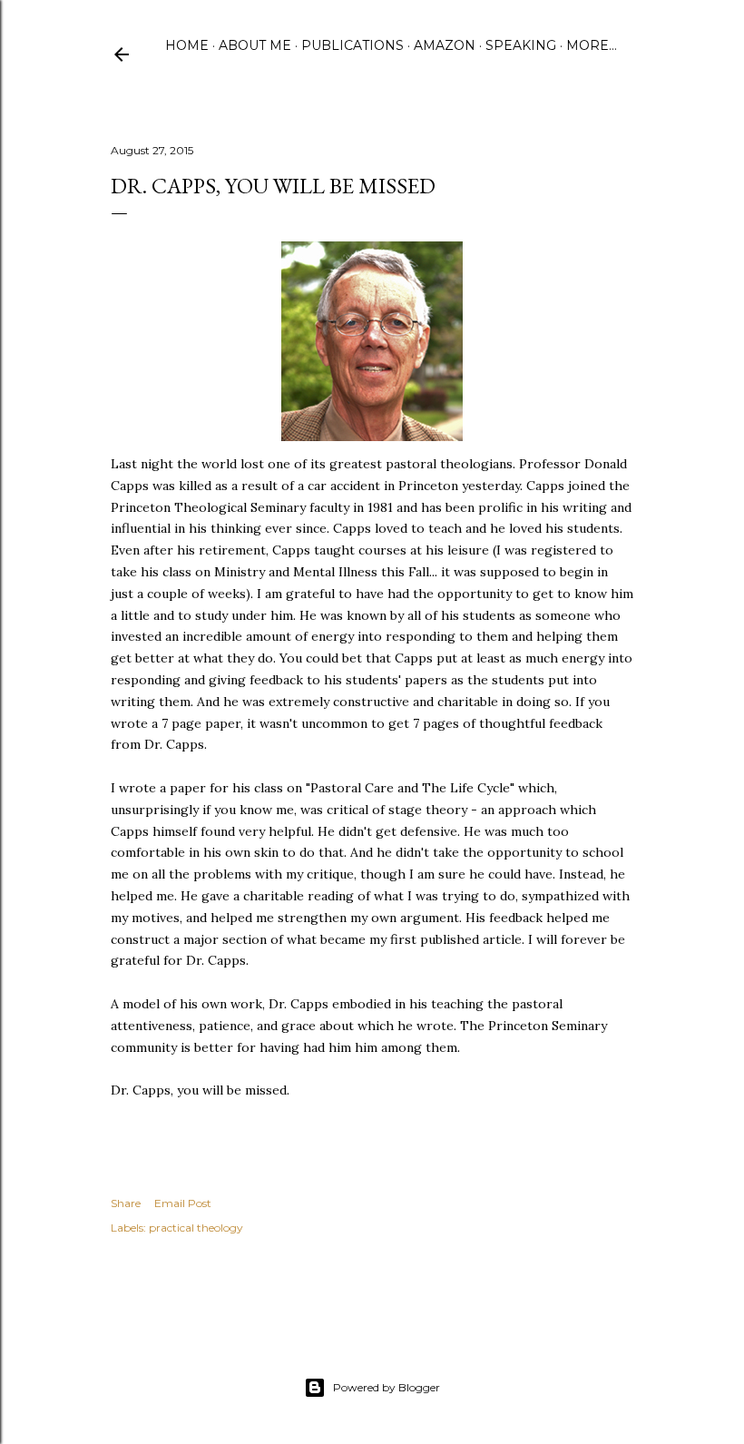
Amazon (444, 45)
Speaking (520, 45)
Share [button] (126, 1203)
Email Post (182, 1203)
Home (187, 45)
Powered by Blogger (386, 1387)
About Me (255, 45)
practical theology (196, 1227)
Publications (352, 45)
